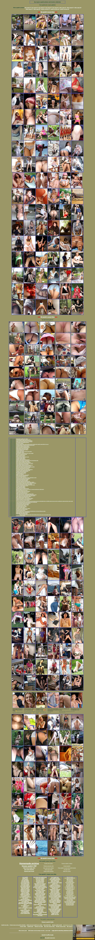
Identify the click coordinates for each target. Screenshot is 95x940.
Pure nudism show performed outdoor (23, 491)
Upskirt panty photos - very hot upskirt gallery (24, 498)
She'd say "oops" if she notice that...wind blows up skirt (26, 477)
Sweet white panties (49, 871)
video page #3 (77, 7)
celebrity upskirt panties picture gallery (23, 503)
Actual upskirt (66, 866)
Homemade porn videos (68, 925)
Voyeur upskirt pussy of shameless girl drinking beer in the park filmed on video (30, 511)
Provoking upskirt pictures (21, 473)
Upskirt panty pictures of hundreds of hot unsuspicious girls (27, 460)
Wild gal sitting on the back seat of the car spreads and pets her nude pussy (30, 489)
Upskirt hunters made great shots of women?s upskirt (26, 483)
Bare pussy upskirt (19, 443)
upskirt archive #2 (54, 9)
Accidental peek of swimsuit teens (22, 488)
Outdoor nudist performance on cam (23, 459)
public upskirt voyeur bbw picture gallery (23, 496)
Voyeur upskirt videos (67, 863)
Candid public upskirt (20, 452)
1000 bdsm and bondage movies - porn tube (39, 930)
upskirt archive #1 (45, 9)
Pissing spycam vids (49, 866)
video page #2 (70, 7)
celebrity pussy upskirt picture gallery (23, 508)
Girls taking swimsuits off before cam (23, 481)
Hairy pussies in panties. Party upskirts (23, 462)
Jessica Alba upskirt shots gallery (22, 504)
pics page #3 (41, 7)
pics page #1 (28, 7)
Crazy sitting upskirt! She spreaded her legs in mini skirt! (26, 502)
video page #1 (62, 7)
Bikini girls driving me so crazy (22, 490)
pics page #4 (48, 7)
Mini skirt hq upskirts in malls (21, 454)
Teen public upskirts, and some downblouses (24, 469)
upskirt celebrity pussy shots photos (23, 512)
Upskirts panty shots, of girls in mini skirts (24, 451)
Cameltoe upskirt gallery (20, 455)
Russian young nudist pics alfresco (22, 468)
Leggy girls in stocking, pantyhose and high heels (63, 930)
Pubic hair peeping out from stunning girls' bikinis (25, 482)
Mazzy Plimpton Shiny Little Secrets (22, 497)
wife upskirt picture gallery (21, 505)
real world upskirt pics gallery (21, 506)
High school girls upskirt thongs (22, 475)
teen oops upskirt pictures (21, 476)
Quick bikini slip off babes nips (21, 513)
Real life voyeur (67, 871)
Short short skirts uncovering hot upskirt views (24, 493)
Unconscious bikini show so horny (22, 492)
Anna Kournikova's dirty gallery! (22, 449)
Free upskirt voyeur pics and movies (67, 868)
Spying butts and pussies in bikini (22, 479)
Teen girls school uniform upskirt (22, 485)
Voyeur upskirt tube (47, 922)
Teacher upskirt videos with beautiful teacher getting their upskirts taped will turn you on (32, 444)
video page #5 (36, 9)
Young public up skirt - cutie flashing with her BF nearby (26, 494)
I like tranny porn (23, 930)
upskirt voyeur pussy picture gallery (23, 500)
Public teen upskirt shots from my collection (24, 441)
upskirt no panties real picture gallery (23, 447)
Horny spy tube (48, 869)
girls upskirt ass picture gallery (22, 509)
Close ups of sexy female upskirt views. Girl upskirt (25, 495)
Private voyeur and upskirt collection (18, 925)
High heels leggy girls (29, 868)
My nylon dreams (29, 869)
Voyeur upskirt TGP (29, 866)
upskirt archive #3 (64, 9)
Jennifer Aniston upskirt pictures (22, 471)
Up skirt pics (67, 869)
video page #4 (29, 9)
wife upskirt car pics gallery (21, 472)
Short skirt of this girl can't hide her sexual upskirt (25, 466)
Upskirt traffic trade (47, 935)
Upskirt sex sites (5, 925)
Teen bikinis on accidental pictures (22, 442)
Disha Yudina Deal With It (20, 487)
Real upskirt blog (47, 925)
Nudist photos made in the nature (22, 448)
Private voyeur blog (61, 926)
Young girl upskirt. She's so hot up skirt (23, 439)
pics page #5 (55, 7)
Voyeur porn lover (29, 871)
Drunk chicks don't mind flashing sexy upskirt (24, 463)
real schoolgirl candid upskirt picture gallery (24, 440)
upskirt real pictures (20, 474)
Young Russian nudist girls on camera (23, 478)
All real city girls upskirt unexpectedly (23, 470)
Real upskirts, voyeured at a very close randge (24, 453)
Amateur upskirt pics (20, 450)
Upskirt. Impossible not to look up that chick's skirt (25, 484)
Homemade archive (29, 863)
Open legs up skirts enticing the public (23, 467)
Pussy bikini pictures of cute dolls (22, 464)
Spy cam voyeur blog (49, 926)
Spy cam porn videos (48, 868)
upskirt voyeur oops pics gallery (22, 480)
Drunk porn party (48, 863)
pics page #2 (34, 7)
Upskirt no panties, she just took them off (23, 499)
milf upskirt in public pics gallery (22, 438)
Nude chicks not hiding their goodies (23, 461)
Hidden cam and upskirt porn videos (34, 925)
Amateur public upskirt (57, 925)
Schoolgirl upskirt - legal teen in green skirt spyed (25, 445)
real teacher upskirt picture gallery (22, 446)
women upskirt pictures (20, 456)
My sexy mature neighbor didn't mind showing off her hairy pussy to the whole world (35, 514)
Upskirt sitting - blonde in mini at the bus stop (24, 465)
